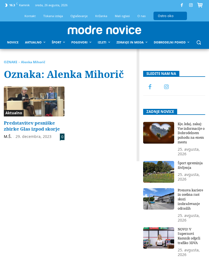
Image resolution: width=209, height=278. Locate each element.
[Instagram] (191, 5)
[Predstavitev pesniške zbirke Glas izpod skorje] (34, 101)
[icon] (200, 6)
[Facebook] (182, 5)
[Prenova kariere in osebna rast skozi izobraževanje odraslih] (158, 199)
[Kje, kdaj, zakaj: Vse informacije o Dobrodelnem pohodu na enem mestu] (158, 133)
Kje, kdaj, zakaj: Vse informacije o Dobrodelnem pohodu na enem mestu (191, 133)
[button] (198, 42)
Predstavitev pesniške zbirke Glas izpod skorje (32, 126)
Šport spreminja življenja (190, 165)
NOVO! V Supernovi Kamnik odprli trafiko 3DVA (189, 236)
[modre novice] (104, 30)
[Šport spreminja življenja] (158, 172)
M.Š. (8, 136)
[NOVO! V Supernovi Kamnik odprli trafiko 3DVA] (158, 238)
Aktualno (13, 112)
